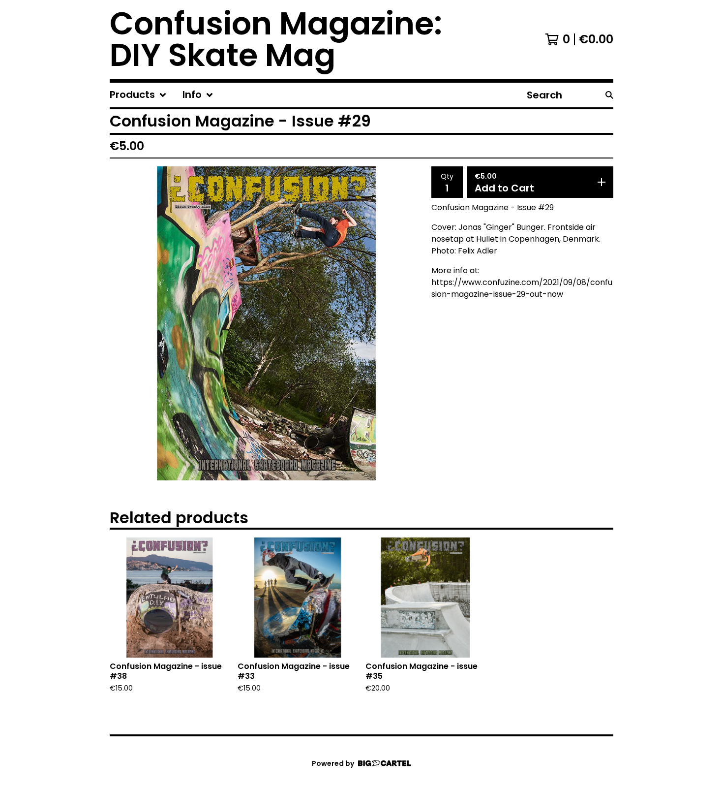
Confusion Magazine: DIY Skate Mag (276, 39)
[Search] (609, 95)
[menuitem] (138, 95)
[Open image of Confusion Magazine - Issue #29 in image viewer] (266, 323)
